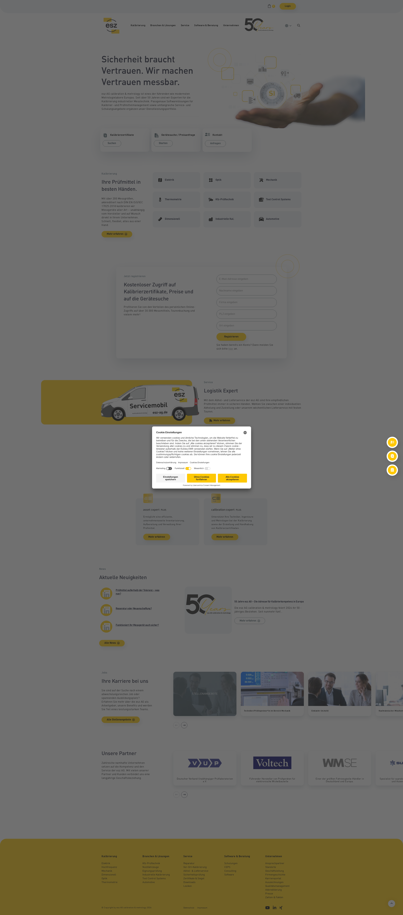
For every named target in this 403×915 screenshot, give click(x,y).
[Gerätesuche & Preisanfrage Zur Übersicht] (392, 470)
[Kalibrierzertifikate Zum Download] (392, 456)
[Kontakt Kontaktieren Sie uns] (392, 442)
